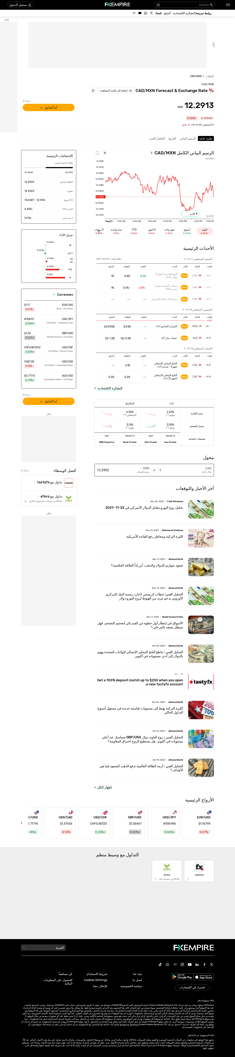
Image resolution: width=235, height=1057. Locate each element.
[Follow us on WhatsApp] (146, 13)
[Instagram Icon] (182, 964)
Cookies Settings (95, 980)
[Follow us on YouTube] (140, 13)
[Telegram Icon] (175, 964)
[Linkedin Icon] (197, 964)
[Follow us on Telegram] (134, 13)
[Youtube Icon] (189, 964)
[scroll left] (25, 823)
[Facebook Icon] (204, 964)
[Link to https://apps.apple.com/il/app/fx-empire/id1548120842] (204, 977)
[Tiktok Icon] (160, 964)
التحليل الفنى (157, 138)
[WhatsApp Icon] (167, 964)
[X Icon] (211, 964)
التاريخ (172, 138)
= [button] (154, 470)
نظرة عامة (205, 138)
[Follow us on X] (151, 13)
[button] (228, 5)
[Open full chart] (97, 153)
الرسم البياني (188, 138)
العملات (210, 76)
